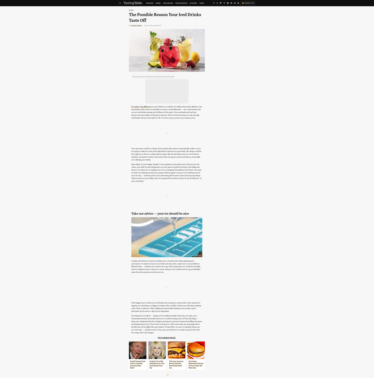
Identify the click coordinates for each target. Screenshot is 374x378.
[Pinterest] (224, 3)
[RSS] (238, 3)
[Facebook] (214, 3)
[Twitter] (217, 3)
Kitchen (193, 3)
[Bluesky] (228, 3)
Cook (202, 3)
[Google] (235, 3)
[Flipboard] (221, 3)
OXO (148, 327)
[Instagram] (231, 3)
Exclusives (168, 3)
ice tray (191, 324)
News (158, 3)
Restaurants (181, 3)
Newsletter (249, 3)
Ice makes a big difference (141, 106)
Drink (131, 10)
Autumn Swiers (136, 25)
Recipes (149, 3)
